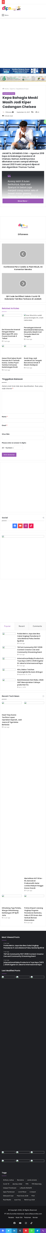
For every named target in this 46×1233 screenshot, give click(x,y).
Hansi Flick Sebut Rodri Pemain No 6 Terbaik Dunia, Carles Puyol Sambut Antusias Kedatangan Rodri (11, 362)
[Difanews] (11, 8)
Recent (22, 626)
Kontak (35, 1217)
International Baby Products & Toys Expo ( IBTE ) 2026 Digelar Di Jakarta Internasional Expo (30, 660)
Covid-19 (6, 1184)
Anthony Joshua (8, 1180)
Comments (37, 626)
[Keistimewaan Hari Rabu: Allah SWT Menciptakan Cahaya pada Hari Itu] (8, 683)
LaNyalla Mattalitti (26, 1188)
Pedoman (27, 1217)
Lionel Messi (22, 1192)
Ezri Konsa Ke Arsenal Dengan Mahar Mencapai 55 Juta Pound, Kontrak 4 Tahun (11, 334)
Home (6, 89)
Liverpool (33, 1192)
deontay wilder (17, 1184)
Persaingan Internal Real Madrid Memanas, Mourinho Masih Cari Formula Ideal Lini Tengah (34, 332)
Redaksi (11, 1217)
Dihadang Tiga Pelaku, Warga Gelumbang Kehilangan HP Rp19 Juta (11, 911)
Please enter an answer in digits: (14, 443)
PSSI (33, 1196)
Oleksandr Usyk (8, 1196)
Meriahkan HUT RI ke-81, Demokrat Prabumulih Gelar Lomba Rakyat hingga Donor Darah (33, 883)
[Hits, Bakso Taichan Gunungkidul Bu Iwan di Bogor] (8, 672)
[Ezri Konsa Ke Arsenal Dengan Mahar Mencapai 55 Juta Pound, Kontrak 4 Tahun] (12, 320)
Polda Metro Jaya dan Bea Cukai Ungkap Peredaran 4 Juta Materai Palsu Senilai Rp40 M (28, 637)
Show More (22, 201)
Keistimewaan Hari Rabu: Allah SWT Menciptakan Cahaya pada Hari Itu (30, 682)
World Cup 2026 (29, 1200)
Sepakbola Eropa (22, 89)
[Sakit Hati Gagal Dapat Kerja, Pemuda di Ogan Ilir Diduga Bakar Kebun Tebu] (37, 1163)
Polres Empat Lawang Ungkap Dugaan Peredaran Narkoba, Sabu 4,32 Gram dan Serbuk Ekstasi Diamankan (33, 914)
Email (4, 425)
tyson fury (17, 1200)
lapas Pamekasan (9, 1192)
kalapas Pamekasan (9, 1188)
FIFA (27, 1184)
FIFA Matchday (37, 1184)
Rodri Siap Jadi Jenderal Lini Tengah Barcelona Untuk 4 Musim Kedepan (33, 361)
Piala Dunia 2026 (22, 1196)
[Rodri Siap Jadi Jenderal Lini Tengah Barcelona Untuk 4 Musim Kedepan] (34, 350)
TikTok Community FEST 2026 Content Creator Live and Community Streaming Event (29, 649)
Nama (5, 417)
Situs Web (5, 434)
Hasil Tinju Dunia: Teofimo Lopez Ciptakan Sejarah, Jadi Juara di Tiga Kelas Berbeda (12, 720)
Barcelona (20, 1180)
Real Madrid (7, 1200)
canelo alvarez (32, 1180)
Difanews (9, 112)
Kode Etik (19, 1217)
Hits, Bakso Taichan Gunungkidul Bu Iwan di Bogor (30, 670)
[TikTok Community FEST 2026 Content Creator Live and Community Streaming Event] (8, 650)
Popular (7, 626)
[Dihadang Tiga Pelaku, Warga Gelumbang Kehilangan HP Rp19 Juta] (12, 900)
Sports (12, 89)
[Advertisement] (23, 43)
